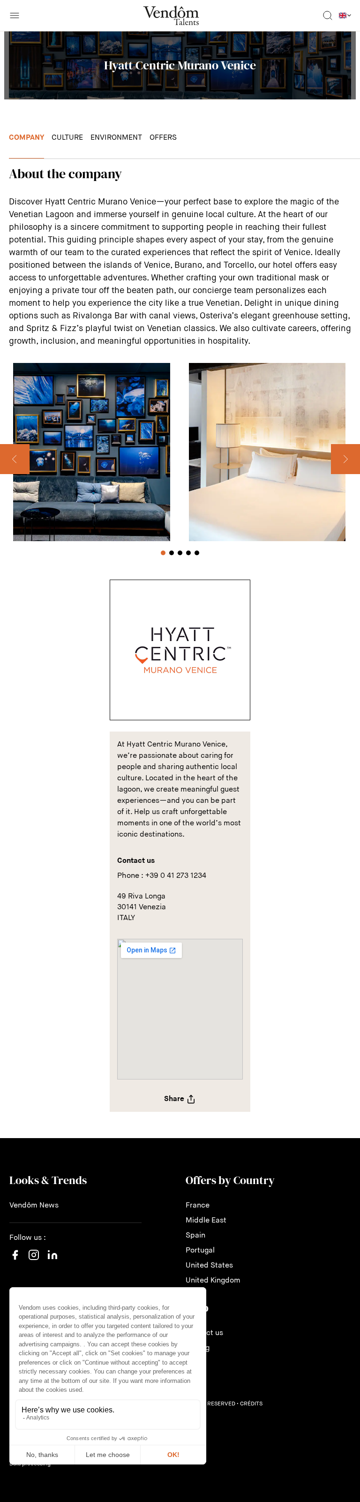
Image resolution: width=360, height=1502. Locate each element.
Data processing (30, 1464)
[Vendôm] (171, 15)
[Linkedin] (52, 1260)
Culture (67, 138)
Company (26, 138)
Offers (163, 138)
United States (209, 1265)
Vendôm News (34, 1205)
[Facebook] (15, 1260)
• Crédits (249, 1404)
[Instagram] (33, 1264)
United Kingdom (213, 1280)
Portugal (200, 1250)
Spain (195, 1235)
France (198, 1205)
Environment (116, 138)
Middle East (206, 1220)
